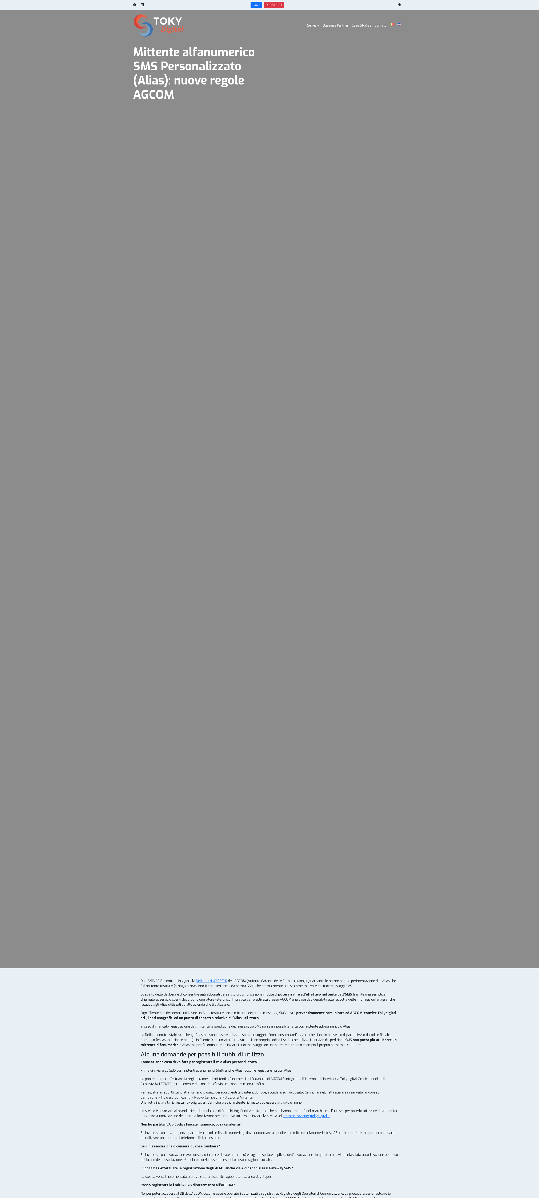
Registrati (274, 5)
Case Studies (361, 25)
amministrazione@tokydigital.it (306, 1116)
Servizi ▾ (313, 25)
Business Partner (335, 25)
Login (256, 5)
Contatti (381, 25)
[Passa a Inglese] (399, 24)
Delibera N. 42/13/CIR (211, 981)
